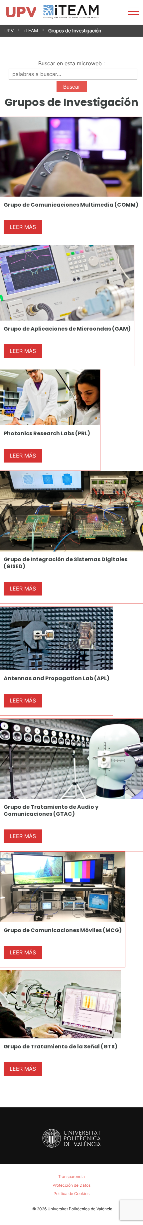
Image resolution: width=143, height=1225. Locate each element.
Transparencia (71, 1176)
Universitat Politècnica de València (80, 1208)
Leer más (23, 227)
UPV (9, 30)
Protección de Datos (71, 1185)
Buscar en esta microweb (70, 63)
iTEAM (31, 30)
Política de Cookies (71, 1193)
